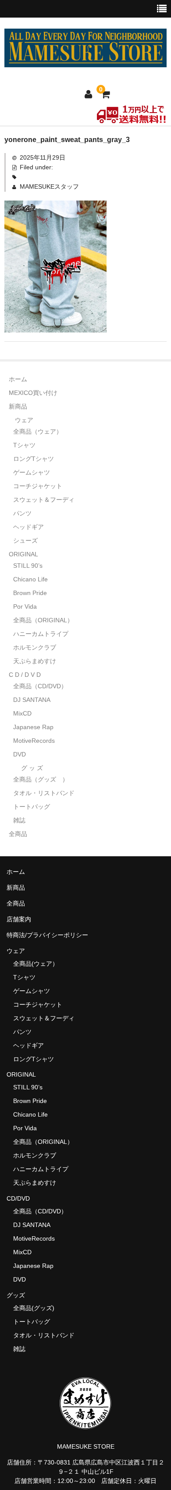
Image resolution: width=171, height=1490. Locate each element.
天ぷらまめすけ (34, 661)
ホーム (18, 379)
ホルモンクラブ (34, 647)
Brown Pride (30, 592)
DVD (19, 754)
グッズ (19, 1295)
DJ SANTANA (31, 699)
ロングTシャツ (33, 458)
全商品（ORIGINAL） (43, 620)
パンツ (22, 513)
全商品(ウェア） (35, 963)
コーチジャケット (37, 485)
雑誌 (19, 820)
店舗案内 (19, 919)
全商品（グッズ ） (40, 779)
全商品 (18, 833)
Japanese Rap (33, 726)
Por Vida (25, 606)
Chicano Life (30, 579)
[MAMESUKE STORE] (85, 61)
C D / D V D (25, 674)
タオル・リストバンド (44, 792)
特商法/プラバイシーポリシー (47, 935)
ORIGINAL (23, 554)
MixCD (22, 713)
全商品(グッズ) (33, 1307)
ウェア (24, 420)
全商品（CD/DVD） (43, 686)
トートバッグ (31, 806)
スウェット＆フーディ (44, 499)
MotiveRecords (34, 740)
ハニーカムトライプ (40, 633)
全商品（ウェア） (40, 431)
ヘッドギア (28, 526)
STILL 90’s (28, 565)
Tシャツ (24, 445)
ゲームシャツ (31, 472)
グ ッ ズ (32, 767)
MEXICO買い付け (33, 392)
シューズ (25, 540)
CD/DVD (18, 1198)
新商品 (18, 406)
